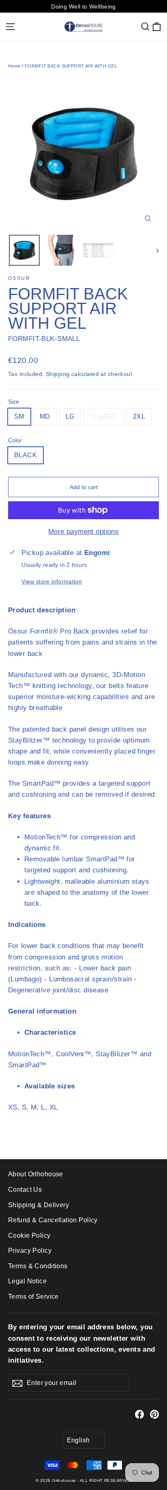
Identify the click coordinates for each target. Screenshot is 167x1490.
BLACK (25, 455)
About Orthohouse (35, 1174)
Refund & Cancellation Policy (53, 1220)
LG (70, 416)
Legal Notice (27, 1281)
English (78, 1440)
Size (13, 402)
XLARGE (103, 416)
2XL (139, 416)
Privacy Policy (29, 1250)
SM (19, 416)
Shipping (57, 374)
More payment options (83, 531)
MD (45, 416)
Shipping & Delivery (38, 1205)
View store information (51, 582)
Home (14, 65)
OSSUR (19, 278)
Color (15, 440)
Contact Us (25, 1189)
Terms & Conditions (38, 1266)
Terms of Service (33, 1296)
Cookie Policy (29, 1235)
